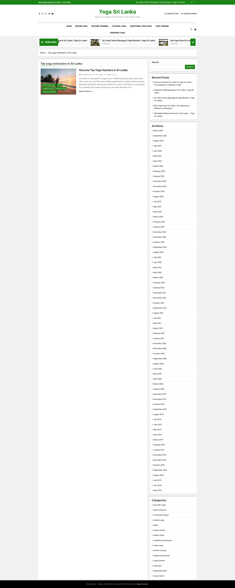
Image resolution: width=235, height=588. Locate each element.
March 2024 (158, 166)
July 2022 (157, 257)
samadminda (86, 74)
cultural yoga (119, 26)
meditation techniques (162, 540)
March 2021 (158, 328)
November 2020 (159, 348)
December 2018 (159, 455)
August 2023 (158, 196)
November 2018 (159, 460)
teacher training (99, 26)
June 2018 (157, 485)
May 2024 (157, 156)
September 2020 (160, 359)
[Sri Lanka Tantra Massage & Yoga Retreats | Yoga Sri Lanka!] (78, 43)
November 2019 (159, 399)
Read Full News (85, 91)
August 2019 (158, 414)
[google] (49, 13)
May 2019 (157, 429)
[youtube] (52, 13)
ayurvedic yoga (117, 33)
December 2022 (159, 232)
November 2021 (159, 298)
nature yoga (81, 26)
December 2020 (159, 343)
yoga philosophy (160, 571)
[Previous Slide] (191, 2)
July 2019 (157, 419)
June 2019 (157, 424)
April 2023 (157, 212)
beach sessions (49, 85)
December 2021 (159, 293)
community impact (161, 515)
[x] (45, 13)
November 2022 (159, 237)
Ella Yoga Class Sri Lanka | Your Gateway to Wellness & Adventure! (183, 40)
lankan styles (48, 88)
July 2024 (157, 146)
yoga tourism (162, 26)
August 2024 (158, 141)
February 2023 (159, 222)
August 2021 (158, 313)
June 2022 (157, 262)
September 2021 (160, 308)
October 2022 (158, 242)
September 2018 (160, 470)
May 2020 (157, 374)
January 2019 (158, 450)
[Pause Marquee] (193, 42)
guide (69, 26)
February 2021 (159, 333)
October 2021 (158, 303)
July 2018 (157, 480)
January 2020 (158, 389)
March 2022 (158, 277)
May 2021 (157, 323)
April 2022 (157, 272)
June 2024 (157, 151)
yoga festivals (159, 560)
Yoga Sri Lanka (117, 11)
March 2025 (158, 131)
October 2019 (158, 404)
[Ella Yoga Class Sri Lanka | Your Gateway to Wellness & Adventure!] (146, 43)
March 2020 (158, 384)
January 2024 (158, 176)
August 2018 (158, 475)
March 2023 (158, 217)
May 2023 (157, 207)
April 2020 (157, 379)
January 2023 (158, 227)
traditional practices (141, 26)
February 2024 (159, 171)
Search (155, 62)
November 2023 (159, 186)
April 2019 (157, 435)
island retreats (159, 530)
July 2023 (157, 201)
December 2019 (159, 394)
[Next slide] (195, 2)
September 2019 (160, 409)
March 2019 (158, 440)
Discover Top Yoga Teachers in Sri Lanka (103, 70)
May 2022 (157, 267)
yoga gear (157, 566)
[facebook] (39, 13)
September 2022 (160, 247)
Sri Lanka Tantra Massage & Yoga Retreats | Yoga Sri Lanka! (160, 2)
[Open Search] (191, 29)
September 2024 (160, 136)
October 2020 (158, 354)
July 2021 (157, 318)
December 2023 (159, 181)
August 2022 (158, 252)
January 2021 (158, 338)
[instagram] (42, 13)
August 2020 (158, 364)
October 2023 (158, 191)
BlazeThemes (142, 584)
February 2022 (159, 283)
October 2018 (158, 465)
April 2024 (157, 161)
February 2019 (159, 445)
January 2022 (158, 288)
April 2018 (157, 490)
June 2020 (157, 369)
